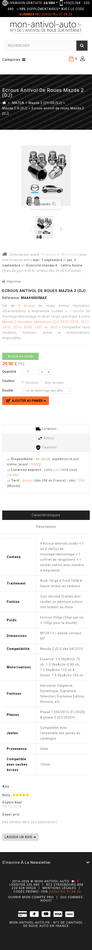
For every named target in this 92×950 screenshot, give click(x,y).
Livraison (49, 429)
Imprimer (14, 281)
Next (61, 229)
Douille (8, 390)
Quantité (9, 371)
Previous (30, 229)
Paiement (49, 447)
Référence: (11, 298)
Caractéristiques (46, 515)
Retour (48, 438)
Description (46, 527)
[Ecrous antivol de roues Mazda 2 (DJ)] (46, 227)
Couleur (9, 381)
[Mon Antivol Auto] (46, 28)
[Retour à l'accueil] (4, 102)
